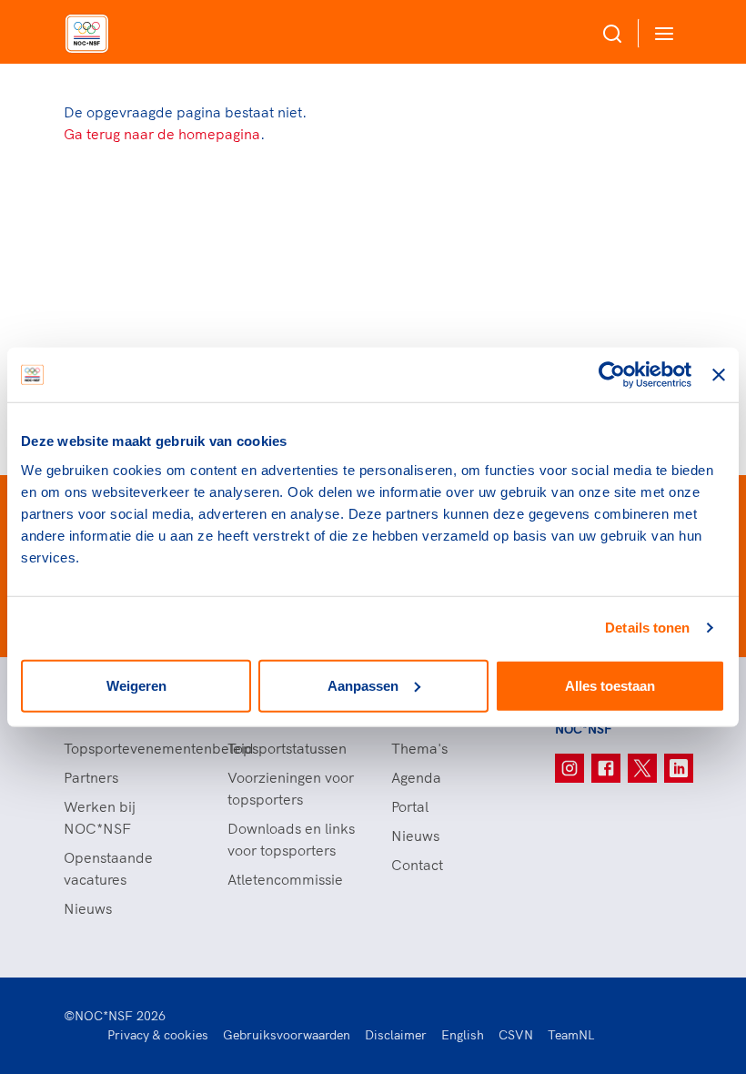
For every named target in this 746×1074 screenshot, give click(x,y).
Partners (91, 777)
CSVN (516, 1035)
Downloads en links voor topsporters (291, 839)
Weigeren (136, 685)
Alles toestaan (610, 685)
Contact (417, 865)
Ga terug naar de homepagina (162, 134)
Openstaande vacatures (108, 868)
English (462, 1035)
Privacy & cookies (157, 1035)
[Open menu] (660, 33)
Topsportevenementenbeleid (127, 748)
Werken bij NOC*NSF (100, 817)
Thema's (419, 748)
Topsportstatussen (287, 748)
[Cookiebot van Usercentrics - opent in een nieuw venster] (611, 375)
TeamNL (571, 1035)
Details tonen (647, 627)
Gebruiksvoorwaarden (286, 1035)
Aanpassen (363, 685)
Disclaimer (396, 1035)
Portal (409, 806)
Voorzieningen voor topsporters (290, 788)
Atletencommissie (285, 879)
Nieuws (88, 908)
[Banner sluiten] (718, 375)
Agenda (416, 777)
